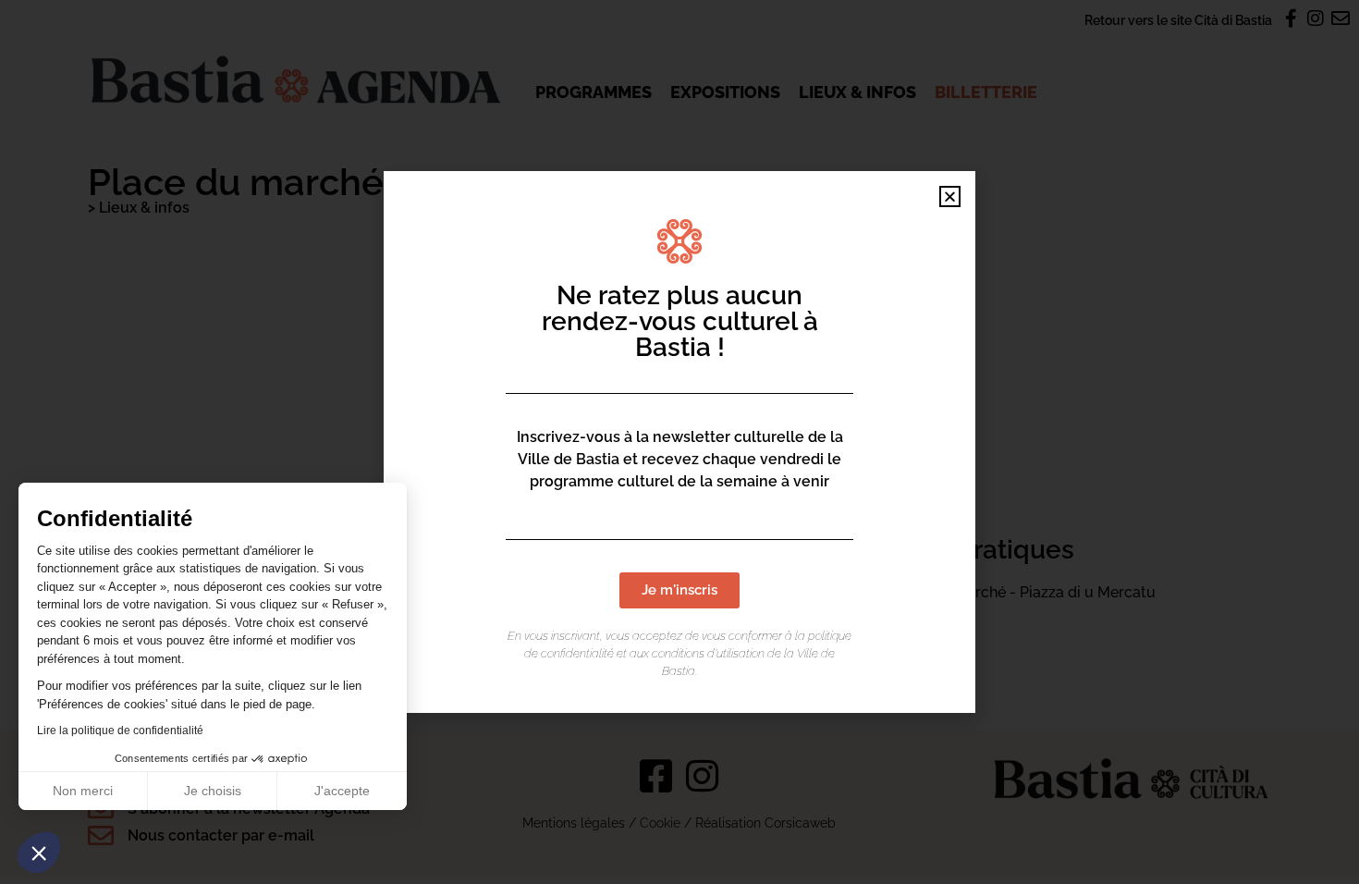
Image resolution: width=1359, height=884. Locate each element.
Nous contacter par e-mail (221, 835)
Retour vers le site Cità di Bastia (1178, 20)
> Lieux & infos (139, 207)
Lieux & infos (857, 92)
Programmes (593, 92)
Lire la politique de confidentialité (120, 730)
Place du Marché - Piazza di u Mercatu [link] (1022, 592)
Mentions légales (573, 822)
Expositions (725, 92)
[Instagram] (702, 775)
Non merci (83, 790)
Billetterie (986, 92)
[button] (39, 852)
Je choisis (212, 790)
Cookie (660, 822)
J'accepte (342, 790)
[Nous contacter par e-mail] (101, 836)
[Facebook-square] (656, 775)
